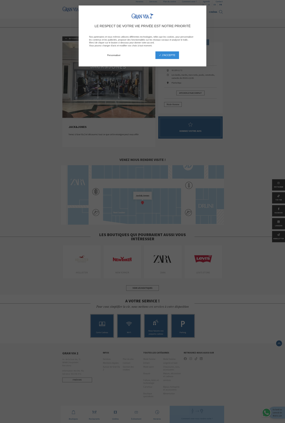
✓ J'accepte (167, 55)
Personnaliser (114, 55)
